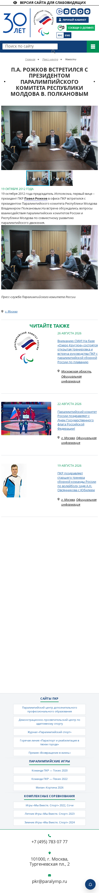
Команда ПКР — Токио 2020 (50, 770)
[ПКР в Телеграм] (87, 11)
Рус (60, 35)
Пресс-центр (50, 59)
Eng (67, 35)
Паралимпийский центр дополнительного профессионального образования (49, 709)
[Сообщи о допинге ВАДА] (61, 28)
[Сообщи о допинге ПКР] (80, 28)
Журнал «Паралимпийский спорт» (49, 732)
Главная (30, 59)
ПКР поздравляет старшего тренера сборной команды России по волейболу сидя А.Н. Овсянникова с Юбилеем (76, 481)
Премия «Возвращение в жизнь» (50, 752)
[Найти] (53, 52)
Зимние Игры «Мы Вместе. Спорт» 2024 (50, 822)
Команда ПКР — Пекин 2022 (49, 779)
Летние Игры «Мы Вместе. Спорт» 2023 (49, 813)
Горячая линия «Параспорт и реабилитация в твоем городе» (49, 742)
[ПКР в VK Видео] (73, 11)
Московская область (76, 371)
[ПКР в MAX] (80, 11)
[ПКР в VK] (66, 11)
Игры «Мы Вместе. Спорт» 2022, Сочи (50, 805)
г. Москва (11, 311)
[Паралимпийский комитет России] (25, 18)
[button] (93, 110)
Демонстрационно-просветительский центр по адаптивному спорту (49, 721)
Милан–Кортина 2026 (49, 787)
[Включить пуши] (90, 884)
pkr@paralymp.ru (49, 881)
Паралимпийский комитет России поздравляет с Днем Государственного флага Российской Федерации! (77, 420)
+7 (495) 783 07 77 (49, 841)
